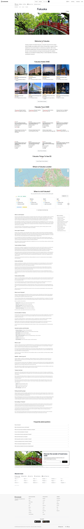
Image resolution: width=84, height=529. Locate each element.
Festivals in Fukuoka (60, 220)
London (44, 500)
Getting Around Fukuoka (61, 228)
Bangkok (44, 498)
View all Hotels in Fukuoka (42, 101)
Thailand (30, 510)
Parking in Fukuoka (60, 229)
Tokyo (43, 507)
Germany (30, 512)
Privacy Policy (28, 526)
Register (58, 503)
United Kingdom (31, 514)
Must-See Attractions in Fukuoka (62, 222)
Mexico (30, 507)
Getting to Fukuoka (60, 218)
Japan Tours (31, 476)
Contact (58, 505)
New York (44, 505)
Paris (43, 503)
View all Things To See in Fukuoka (42, 161)
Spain (29, 500)
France (30, 498)
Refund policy (39, 526)
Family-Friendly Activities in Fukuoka (63, 221)
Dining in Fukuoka (60, 226)
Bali (43, 512)
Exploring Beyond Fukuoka (62, 230)
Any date (40, 1)
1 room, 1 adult (45, 1)
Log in (82, 1)
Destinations (58, 498)
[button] (68, 169)
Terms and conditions (34, 526)
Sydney (44, 514)
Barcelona (44, 510)
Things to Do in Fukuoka (61, 219)
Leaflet (60, 186)
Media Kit (58, 510)
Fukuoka (36, 1)
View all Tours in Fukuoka (42, 150)
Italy (29, 505)
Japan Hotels (25, 476)
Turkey (30, 503)
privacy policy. (67, 467)
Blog (57, 507)
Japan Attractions (37, 476)
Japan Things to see (46, 476)
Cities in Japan (18, 476)
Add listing (58, 500)
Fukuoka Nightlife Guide (61, 227)
